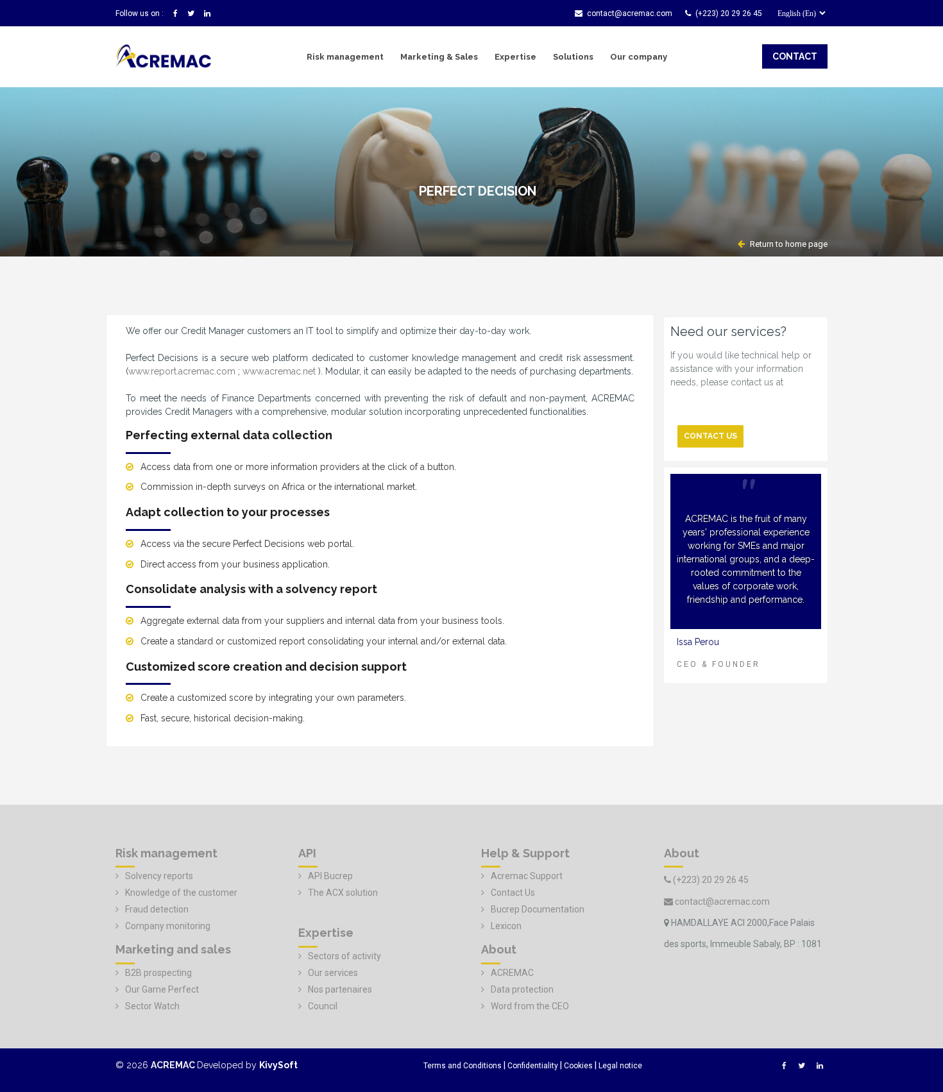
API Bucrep (330, 876)
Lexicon (506, 926)
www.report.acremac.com (181, 371)
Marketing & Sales (439, 57)
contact (794, 56)
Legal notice (620, 1065)
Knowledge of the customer (181, 892)
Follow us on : (139, 13)
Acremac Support (527, 876)
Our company (638, 57)
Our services (333, 973)
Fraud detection (157, 909)
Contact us (710, 436)
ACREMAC (512, 973)
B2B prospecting (158, 973)
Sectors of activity (344, 956)
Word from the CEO (530, 1006)
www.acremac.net (279, 371)
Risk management (345, 57)
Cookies (578, 1065)
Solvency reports (159, 876)
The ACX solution (343, 892)
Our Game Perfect (162, 989)
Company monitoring (167, 926)
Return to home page (788, 244)
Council (322, 1006)
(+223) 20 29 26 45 (728, 13)
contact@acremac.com (629, 13)
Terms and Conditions (462, 1065)
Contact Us (513, 892)
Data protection (522, 989)
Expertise (515, 57)
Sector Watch (152, 1006)
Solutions (573, 57)
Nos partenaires (340, 989)
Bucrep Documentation (537, 909)
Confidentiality (532, 1065)
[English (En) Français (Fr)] (798, 16)
